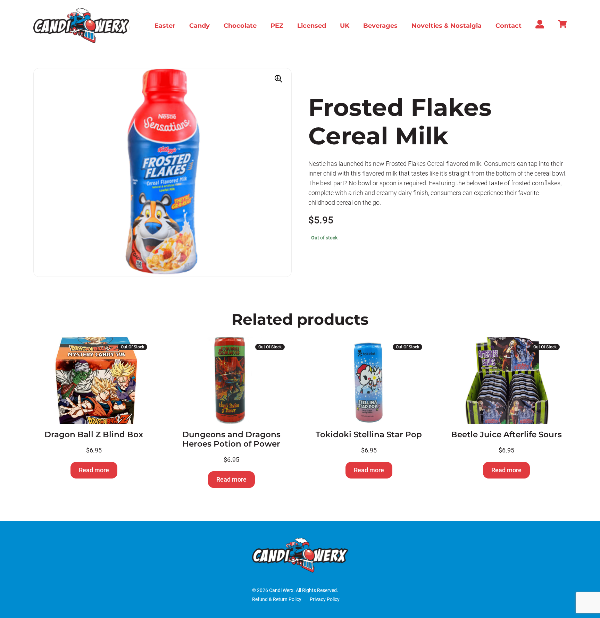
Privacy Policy (325, 599)
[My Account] (539, 26)
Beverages (380, 25)
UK (344, 25)
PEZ (276, 25)
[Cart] (562, 26)
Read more (94, 470)
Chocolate (240, 25)
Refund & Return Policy (276, 599)
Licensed (311, 25)
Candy (199, 25)
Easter (165, 25)
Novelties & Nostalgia (446, 25)
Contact (508, 25)
